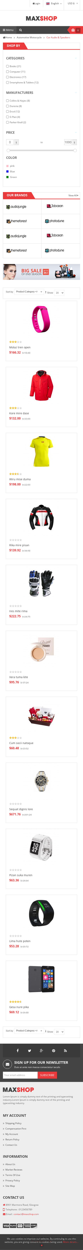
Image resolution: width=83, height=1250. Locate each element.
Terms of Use (12, 1175)
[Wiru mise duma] (41, 451)
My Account (11, 1134)
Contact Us (11, 1145)
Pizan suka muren (20, 875)
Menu (9, 30)
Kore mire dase (19, 413)
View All (73, 195)
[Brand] (16, 206)
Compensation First (15, 1128)
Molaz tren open (19, 347)
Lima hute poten (19, 941)
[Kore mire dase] (41, 385)
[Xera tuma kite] (41, 649)
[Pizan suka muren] (41, 847)
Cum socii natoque (21, 743)
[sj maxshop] (41, 18)
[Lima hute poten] (41, 913)
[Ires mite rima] (41, 583)
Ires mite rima (18, 611)
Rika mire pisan (19, 545)
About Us (10, 1164)
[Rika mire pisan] (41, 517)
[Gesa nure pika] (41, 979)
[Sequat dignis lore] (41, 781)
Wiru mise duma (20, 479)
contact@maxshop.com (26, 1214)
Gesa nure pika (19, 1007)
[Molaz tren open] (41, 319)
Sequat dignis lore (21, 809)
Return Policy (12, 1139)
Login (37, 3)
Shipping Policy (13, 1123)
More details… (70, 1242)
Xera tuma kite (18, 677)
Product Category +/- (27, 291)
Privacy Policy (12, 1180)
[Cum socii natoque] (41, 715)
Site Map (10, 1186)
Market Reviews (13, 1169)
